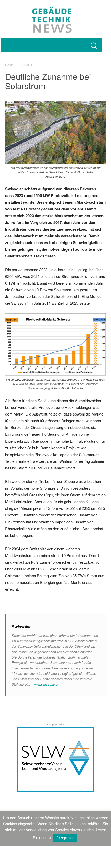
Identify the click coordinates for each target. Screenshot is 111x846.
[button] (93, 45)
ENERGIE (26, 64)
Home (9, 64)
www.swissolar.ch (46, 684)
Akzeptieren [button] (65, 837)
